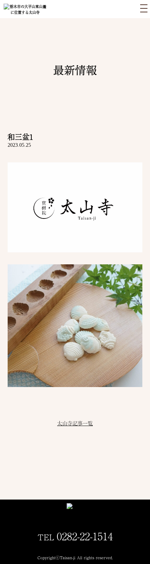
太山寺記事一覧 (75, 423)
